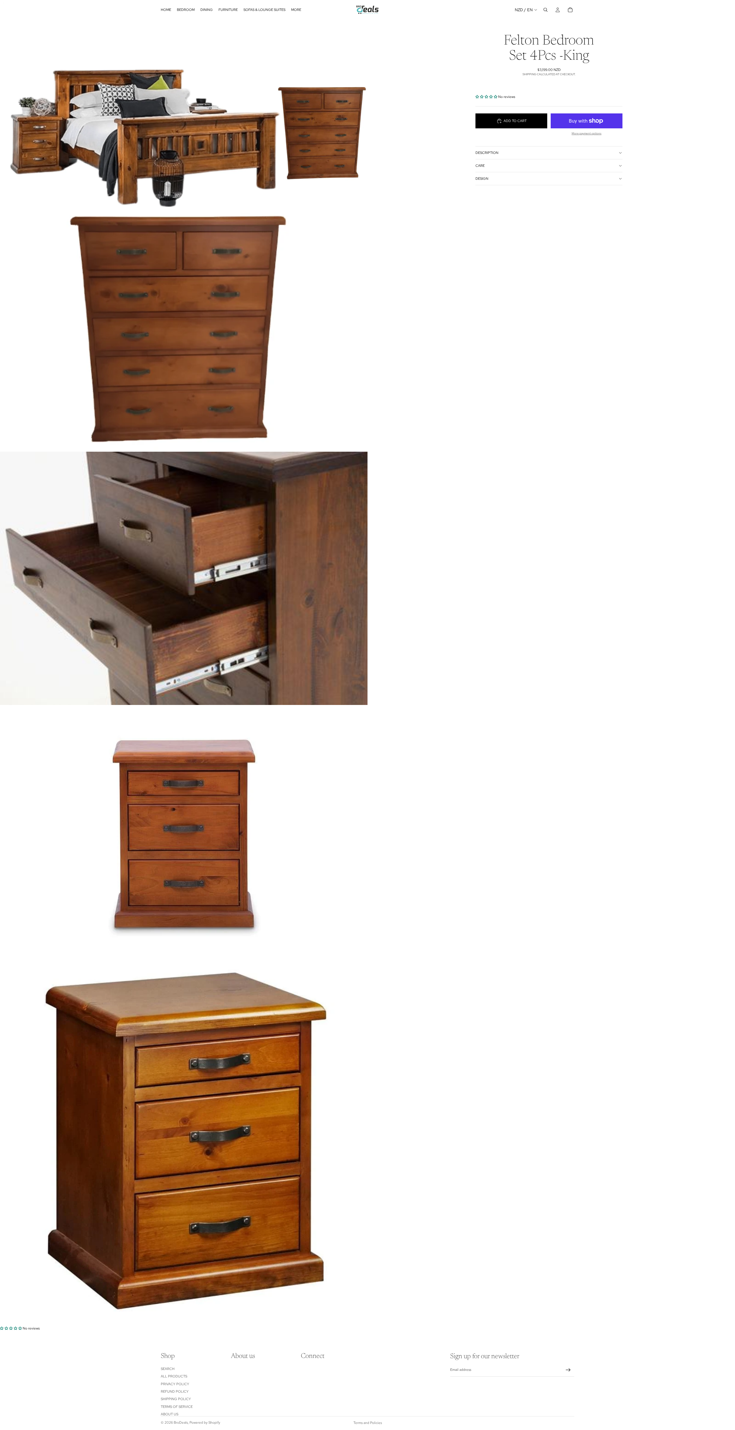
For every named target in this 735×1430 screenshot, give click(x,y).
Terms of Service (177, 1406)
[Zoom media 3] (184, 578)
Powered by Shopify (204, 1422)
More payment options (586, 133)
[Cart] (570, 9)
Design (481, 178)
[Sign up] (568, 1370)
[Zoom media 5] (184, 1142)
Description (486, 152)
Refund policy (175, 1391)
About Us (169, 1414)
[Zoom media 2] (184, 329)
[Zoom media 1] (184, 103)
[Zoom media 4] (184, 832)
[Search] (545, 9)
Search (168, 1369)
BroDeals (181, 1422)
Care (480, 165)
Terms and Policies (367, 1423)
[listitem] (296, 9)
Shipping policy (176, 1399)
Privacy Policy (175, 1383)
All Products (174, 1376)
